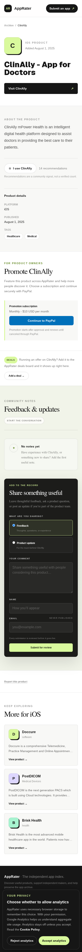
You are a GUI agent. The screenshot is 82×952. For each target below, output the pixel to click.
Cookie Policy (30, 929)
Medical (32, 236)
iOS (6, 209)
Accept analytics (54, 940)
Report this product (15, 681)
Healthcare (13, 236)
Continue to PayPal (41, 320)
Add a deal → (16, 375)
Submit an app (61, 8)
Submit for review (41, 647)
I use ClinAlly (20, 168)
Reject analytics (22, 940)
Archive (9, 25)
